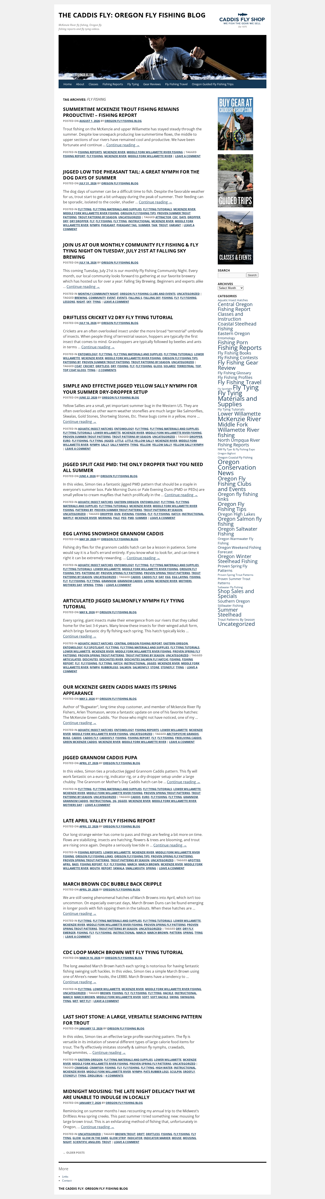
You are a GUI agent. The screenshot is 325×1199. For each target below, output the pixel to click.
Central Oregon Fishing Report (138, 643)
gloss (157, 366)
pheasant (108, 225)
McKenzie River (114, 152)
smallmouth (135, 868)
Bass (75, 864)
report (106, 868)
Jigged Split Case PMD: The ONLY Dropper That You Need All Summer (133, 467)
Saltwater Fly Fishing (230, 587)
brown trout (125, 1134)
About (80, 84)
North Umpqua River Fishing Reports (239, 442)
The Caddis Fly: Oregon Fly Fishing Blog (132, 14)
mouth (95, 868)
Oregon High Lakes (236, 514)
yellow (145, 445)
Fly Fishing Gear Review (238, 365)
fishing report (74, 156)
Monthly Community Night (98, 294)
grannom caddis (130, 581)
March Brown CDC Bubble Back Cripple (112, 884)
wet (75, 1001)
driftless (102, 366)
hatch (175, 514)
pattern (176, 933)
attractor (163, 217)
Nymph (95, 225)
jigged (109, 441)
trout (163, 225)
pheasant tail (127, 225)
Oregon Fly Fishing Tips (138, 213)
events (122, 298)
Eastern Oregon (126, 502)
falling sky (152, 298)
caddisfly (106, 738)
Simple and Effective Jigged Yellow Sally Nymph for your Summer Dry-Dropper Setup (130, 389)
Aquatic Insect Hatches (95, 429)
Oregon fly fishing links (94, 856)
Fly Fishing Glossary (234, 372)
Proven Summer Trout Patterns (106, 362)
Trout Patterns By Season (97, 217)
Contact (67, 1180)
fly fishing (95, 156)
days (182, 217)
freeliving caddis (188, 738)
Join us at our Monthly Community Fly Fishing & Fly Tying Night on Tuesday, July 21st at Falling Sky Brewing (130, 251)
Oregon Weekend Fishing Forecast (239, 549)
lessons (69, 302)
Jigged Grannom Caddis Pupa (100, 757)
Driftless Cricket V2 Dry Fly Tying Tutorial (118, 317)
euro (67, 441)
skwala (118, 868)
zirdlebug (95, 1076)
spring (88, 585)
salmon (125, 667)
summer (144, 225)
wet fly (85, 1001)
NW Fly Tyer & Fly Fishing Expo (236, 449)
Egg (168, 577)
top (198, 366)
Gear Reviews (152, 84)
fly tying (120, 221)
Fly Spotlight (94, 647)
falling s (135, 298)
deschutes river (111, 659)
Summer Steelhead (229, 612)
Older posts (74, 1153)
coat (78, 366)
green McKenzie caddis (80, 742)
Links (65, 1176)
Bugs (66, 738)
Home (67, 84)
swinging (187, 997)
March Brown (148, 864)
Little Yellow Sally (139, 441)
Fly (92, 221)
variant (175, 225)
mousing (189, 1138)
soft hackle (159, 997)
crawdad (81, 1068)
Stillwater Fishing (230, 605)
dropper (193, 217)
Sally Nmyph (119, 445)
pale (116, 518)
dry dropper (79, 221)
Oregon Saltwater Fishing (237, 531)
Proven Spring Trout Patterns (167, 573)
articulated (72, 659)
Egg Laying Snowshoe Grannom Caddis (113, 533)
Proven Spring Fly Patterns (122, 573)
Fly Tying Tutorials (157, 209)
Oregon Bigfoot (227, 453)
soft (145, 997)
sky (88, 302)
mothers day (72, 585)
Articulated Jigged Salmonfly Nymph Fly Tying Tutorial (123, 604)
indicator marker (157, 1138)
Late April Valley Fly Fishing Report (109, 820)
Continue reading (123, 145)
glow (77, 1138)
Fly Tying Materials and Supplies (117, 209)
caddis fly (149, 577)
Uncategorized (129, 217)
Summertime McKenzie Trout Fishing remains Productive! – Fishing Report (121, 112)
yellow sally (162, 445)
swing (174, 997)
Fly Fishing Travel (176, 84)
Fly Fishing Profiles (235, 377)
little (119, 441)
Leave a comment (188, 156)
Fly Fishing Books (234, 353)
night (80, 302)
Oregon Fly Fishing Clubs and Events (148, 294)
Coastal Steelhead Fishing (237, 326)
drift (141, 1134)
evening (128, 514)
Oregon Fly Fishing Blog (123, 121)
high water (164, 1068)
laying (149, 581)
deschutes (90, 659)
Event (111, 298)
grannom (108, 581)
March (132, 864)
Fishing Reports (113, 84)
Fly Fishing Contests (238, 357)
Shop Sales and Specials (236, 594)
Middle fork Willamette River (150, 156)
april (67, 864)
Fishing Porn (233, 342)
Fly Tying (133, 84)
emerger (69, 933)
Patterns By (72, 362)
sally (105, 445)
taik (154, 225)
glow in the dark (95, 1138)
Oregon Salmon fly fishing (240, 521)
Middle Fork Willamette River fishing (155, 152)
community (97, 298)
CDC (175, 217)
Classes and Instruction (230, 316)
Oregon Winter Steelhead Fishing (238, 558)
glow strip (117, 1138)
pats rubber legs (156, 1072)
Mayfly (68, 518)
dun (117, 514)
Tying (97, 302)
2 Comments (107, 370)
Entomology (88, 354)
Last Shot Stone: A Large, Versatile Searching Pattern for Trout (132, 1020)
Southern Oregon (234, 601)
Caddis (136, 577)
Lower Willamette (107, 433)
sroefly (189, 1072)
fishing (167, 298)
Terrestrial (185, 366)
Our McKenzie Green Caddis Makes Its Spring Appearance (119, 690)
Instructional (139, 221)
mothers (185, 581)
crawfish (96, 1068)
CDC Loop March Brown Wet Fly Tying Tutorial (123, 952)
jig (115, 801)
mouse (177, 1138)
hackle (168, 993)
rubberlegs (109, 667)
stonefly (167, 667)
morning (105, 518)
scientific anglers (87, 1142)
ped (123, 518)
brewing (81, 298)
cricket (88, 366)
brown (105, 993)
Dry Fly (188, 929)
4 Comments (114, 1076)
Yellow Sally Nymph (188, 445)
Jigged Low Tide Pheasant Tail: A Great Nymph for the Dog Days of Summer (131, 175)
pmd (131, 518)
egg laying (180, 577)
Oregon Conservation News (237, 467)
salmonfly (141, 667)
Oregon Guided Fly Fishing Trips (212, 84)
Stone (154, 667)
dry (65, 221)
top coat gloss (74, 370)
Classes (93, 84)
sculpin (176, 1072)
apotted (194, 860)
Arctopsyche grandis (183, 734)
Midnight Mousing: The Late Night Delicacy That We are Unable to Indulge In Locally (129, 1094)
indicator (134, 1138)
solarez (170, 366)
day (161, 577)
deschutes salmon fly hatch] (146, 659)
